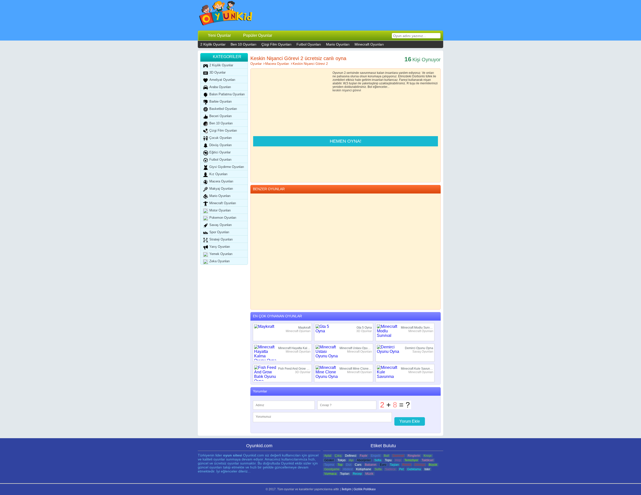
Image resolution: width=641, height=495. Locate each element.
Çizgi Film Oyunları (276, 44)
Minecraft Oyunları (369, 44)
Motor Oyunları (220, 210)
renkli (406, 464)
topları (344, 473)
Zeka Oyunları (219, 261)
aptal (327, 455)
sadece (390, 469)
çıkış (338, 455)
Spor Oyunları (219, 232)
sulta (378, 469)
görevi (357, 90)
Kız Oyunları (218, 174)
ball (386, 455)
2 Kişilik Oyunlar (213, 44)
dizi (348, 464)
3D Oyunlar (217, 72)
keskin (337, 90)
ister (427, 469)
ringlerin (414, 455)
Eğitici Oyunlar (220, 152)
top (340, 464)
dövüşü (420, 464)
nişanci (347, 90)
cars (358, 464)
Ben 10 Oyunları (243, 44)
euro (383, 464)
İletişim (346, 489)
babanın (370, 464)
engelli (375, 455)
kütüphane (363, 469)
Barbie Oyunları (220, 101)
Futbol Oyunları (308, 44)
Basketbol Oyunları (223, 109)
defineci (350, 455)
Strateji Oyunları (221, 239)
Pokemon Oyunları (222, 217)
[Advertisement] (350, 15)
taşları (394, 464)
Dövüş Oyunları (220, 145)
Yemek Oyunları (221, 254)
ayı (351, 460)
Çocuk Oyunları (220, 138)
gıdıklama (414, 469)
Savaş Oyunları (220, 225)
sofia (377, 460)
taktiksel (427, 460)
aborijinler (364, 460)
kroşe (428, 455)
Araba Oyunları (220, 87)
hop (398, 460)
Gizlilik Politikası (365, 489)
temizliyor (411, 460)
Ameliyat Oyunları (222, 80)
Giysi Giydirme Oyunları (226, 167)
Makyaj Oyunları (221, 188)
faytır (363, 455)
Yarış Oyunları (219, 247)
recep (357, 473)
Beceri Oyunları (220, 116)
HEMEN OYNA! (345, 141)
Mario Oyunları (338, 44)
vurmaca (330, 473)
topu (388, 460)
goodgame (332, 469)
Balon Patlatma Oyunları (227, 94)
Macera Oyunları (221, 181)
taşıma (329, 464)
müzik (369, 473)
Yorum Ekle (409, 421)
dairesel (398, 455)
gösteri (329, 460)
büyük (433, 464)
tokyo (342, 460)
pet (401, 469)
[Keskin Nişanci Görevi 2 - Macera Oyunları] (226, 14)
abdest (348, 469)
